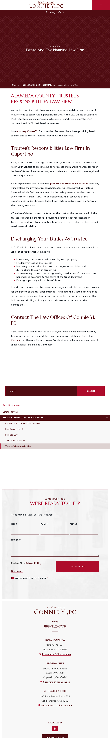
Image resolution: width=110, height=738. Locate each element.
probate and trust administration (69, 183)
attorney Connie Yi (26, 131)
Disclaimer (17, 571)
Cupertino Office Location (56, 681)
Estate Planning (10, 411)
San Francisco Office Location (56, 705)
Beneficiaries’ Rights (14, 429)
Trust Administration (15, 440)
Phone (73, 524)
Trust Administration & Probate (23, 417)
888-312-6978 (57, 12)
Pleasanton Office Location (56, 654)
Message (16, 540)
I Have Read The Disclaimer (31, 578)
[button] (101, 5)
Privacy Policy (33, 563)
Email (44, 524)
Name (14, 524)
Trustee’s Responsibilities (18, 446)
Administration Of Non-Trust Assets (22, 423)
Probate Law (11, 434)
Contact (15, 340)
